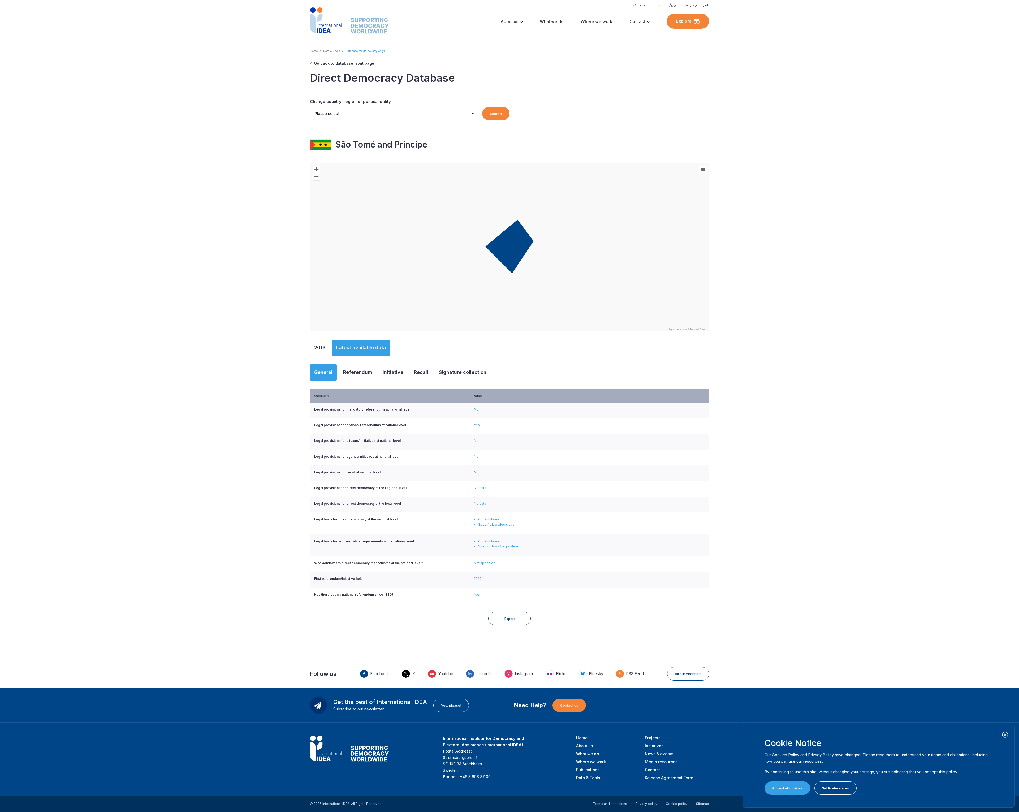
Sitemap (702, 804)
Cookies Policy (785, 754)
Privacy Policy (821, 754)
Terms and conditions (610, 804)
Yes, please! (451, 705)
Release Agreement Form (669, 777)
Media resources (661, 761)
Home (314, 51)
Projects (652, 737)
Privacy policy (646, 804)
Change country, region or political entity (350, 101)
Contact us (569, 705)
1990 (478, 579)
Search (496, 113)
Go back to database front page (344, 63)
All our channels (688, 674)
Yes (477, 425)
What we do (552, 21)
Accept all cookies (787, 788)
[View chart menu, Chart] (703, 169)
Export (509, 618)
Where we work (596, 21)
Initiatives (654, 745)
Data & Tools (331, 51)
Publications (587, 769)
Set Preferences (835, 788)
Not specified (484, 563)
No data (480, 488)
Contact (637, 21)
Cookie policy (677, 804)
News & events (659, 753)
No (476, 409)
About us (509, 21)
